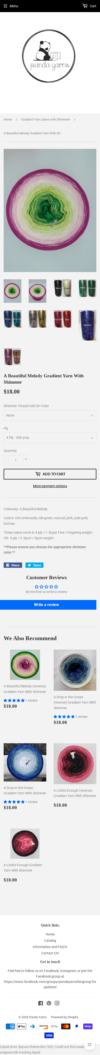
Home (8, 119)
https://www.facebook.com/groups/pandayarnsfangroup (47, 982)
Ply (6, 428)
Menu (14, 6)
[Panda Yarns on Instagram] (57, 1004)
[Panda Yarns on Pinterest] (48, 1004)
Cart (92, 6)
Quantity (10, 451)
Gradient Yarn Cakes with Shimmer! (45, 119)
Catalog (50, 940)
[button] (14, 700)
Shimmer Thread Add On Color (26, 406)
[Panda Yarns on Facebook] (40, 1004)
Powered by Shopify (64, 1017)
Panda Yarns (38, 1017)
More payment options (50, 486)
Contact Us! (50, 953)
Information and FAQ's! (50, 947)
